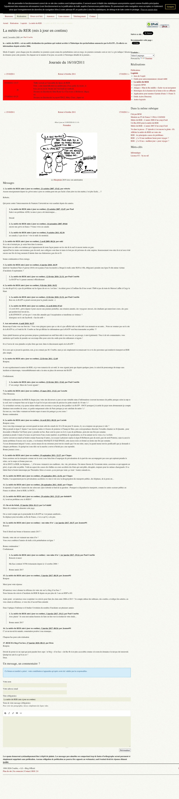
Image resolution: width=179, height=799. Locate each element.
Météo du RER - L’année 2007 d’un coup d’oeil (149, 125)
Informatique (136, 152)
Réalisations (21, 16)
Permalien (67, 125)
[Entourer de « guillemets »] (21, 713)
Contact (93, 16)
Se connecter (18, 771)
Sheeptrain (58, 179)
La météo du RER (35, 23)
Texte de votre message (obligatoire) (16, 703)
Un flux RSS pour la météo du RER (145, 123)
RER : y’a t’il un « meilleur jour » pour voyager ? (150, 141)
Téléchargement (79, 16)
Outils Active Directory (143, 96)
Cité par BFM (136, 114)
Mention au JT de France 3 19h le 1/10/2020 (148, 117)
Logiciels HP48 (140, 84)
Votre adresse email (10, 688)
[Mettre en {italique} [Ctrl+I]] (9, 713)
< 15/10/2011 (9, 74)
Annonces (50, 16)
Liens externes (63, 16)
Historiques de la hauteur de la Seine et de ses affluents (155, 90)
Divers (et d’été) (36, 16)
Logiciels (24, 23)
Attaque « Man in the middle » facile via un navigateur (155, 87)
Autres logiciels (140, 99)
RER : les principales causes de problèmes (147, 135)
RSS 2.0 (35, 771)
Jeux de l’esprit (139, 76)
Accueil (5, 23)
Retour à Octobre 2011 (67, 74)
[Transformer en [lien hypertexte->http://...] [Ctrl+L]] (13, 713)
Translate (148, 58)
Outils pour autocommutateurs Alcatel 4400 (150, 79)
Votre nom (7, 681)
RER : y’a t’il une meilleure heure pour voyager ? (150, 138)
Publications (135, 70)
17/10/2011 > (124, 74)
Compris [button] (170, 7)
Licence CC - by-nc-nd (140, 155)
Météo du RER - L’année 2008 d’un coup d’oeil (149, 120)
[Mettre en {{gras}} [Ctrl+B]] (5, 713)
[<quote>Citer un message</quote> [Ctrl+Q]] (17, 713)
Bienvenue (9, 16)
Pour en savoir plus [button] (149, 10)
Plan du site (7, 771)
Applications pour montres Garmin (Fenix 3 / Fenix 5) (154, 93)
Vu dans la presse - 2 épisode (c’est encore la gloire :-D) (152, 129)
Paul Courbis (28, 37)
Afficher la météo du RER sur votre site (146, 132)
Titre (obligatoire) (9, 695)
